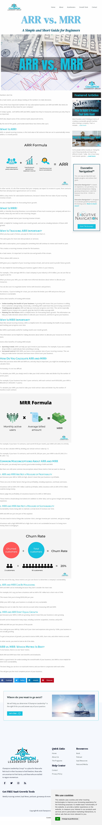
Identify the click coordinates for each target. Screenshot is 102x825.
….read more (82, 125)
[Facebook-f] (4, 783)
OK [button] (58, 819)
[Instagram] (18, 783)
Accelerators (71, 7)
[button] (6, 680)
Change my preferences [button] (70, 819)
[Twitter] (11, 783)
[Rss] (25, 783)
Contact (94, 7)
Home (53, 7)
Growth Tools (83, 7)
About (61, 7)
